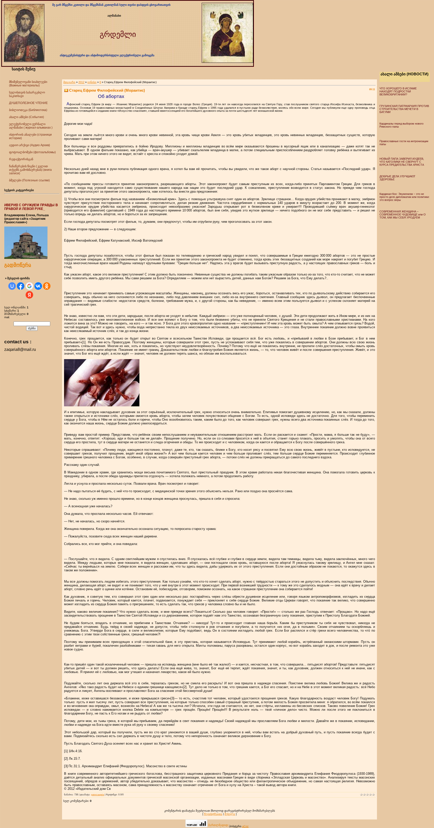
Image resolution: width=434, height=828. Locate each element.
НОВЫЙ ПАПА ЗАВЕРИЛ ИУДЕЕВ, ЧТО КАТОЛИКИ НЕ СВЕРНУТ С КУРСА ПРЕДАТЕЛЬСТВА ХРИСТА (401, 161)
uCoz (245, 826)
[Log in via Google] (29, 286)
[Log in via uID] (12, 286)
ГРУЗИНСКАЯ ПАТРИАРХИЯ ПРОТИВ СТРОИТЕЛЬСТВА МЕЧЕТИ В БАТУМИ (404, 109)
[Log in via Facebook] (20, 286)
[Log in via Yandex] (29, 295)
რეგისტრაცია (213, 813)
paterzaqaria (97, 794)
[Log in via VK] (38, 286)
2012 (81, 82)
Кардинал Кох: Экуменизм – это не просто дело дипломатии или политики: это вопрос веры (404, 196)
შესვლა (230, 813)
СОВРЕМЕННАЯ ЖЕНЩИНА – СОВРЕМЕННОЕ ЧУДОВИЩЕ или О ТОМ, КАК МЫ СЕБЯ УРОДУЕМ (402, 214)
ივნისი (91, 82)
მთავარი (69, 82)
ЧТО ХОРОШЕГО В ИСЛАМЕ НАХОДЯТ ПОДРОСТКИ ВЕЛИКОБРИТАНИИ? (398, 91)
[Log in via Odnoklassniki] (46, 286)
